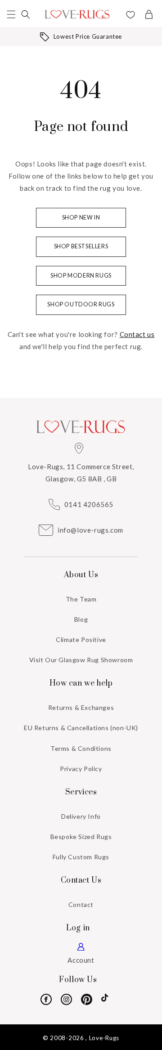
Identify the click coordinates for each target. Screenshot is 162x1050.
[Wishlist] (130, 16)
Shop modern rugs (81, 275)
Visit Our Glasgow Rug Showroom (81, 660)
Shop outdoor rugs (80, 304)
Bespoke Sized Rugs (81, 836)
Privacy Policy (81, 768)
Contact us (137, 334)
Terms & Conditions (81, 748)
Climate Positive (81, 639)
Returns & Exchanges (81, 707)
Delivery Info (81, 816)
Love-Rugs (104, 1037)
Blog (81, 619)
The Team (81, 599)
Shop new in (81, 217)
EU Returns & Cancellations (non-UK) (81, 727)
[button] (11, 14)
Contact (81, 904)
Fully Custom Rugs (81, 857)
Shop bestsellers (81, 246)
